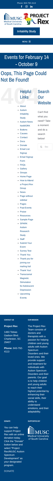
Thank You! (25, 270)
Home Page (26, 176)
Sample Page (26, 219)
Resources (25, 215)
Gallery (23, 168)
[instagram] (26, 6)
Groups (23, 172)
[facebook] (22, 6)
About (23, 106)
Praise (23, 211)
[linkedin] (31, 6)
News (23, 192)
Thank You (25, 255)
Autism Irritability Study (24, 114)
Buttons (23, 129)
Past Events (26, 208)
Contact (23, 137)
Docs (22, 141)
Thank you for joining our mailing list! (26, 262)
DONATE (9, 471)
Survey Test (25, 251)
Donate (23, 145)
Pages (23, 204)
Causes (23, 133)
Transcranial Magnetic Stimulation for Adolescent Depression (27, 282)
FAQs (22, 165)
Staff (22, 239)
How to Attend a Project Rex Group (26, 184)
